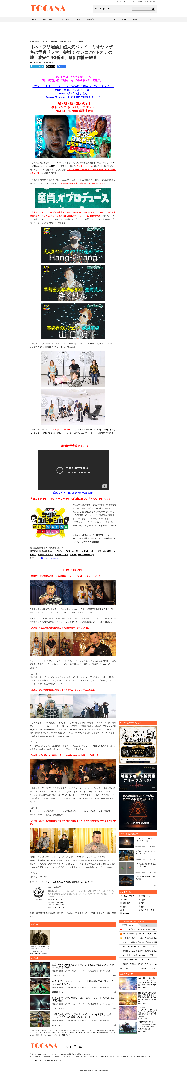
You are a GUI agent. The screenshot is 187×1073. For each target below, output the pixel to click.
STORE (126, 913)
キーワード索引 (81, 1057)
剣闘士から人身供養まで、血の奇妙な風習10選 (140, 951)
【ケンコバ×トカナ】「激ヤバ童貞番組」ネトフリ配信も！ (64, 42)
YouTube (82, 555)
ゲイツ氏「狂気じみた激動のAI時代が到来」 (140, 929)
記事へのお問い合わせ (98, 1057)
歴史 (125, 906)
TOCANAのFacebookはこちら (100, 9)
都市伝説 (126, 903)
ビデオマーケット (45, 555)
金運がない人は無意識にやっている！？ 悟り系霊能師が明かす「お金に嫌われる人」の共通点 (147, 997)
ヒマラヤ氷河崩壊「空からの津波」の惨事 (140, 942)
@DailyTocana (58, 899)
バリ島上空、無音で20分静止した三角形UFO (140, 955)
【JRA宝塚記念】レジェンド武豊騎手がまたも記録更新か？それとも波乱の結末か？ (147, 1025)
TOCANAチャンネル (62, 908)
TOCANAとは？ (36, 1057)
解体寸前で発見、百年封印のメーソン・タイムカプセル (140, 964)
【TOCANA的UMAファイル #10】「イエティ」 (140, 960)
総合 (147, 925)
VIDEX (73, 555)
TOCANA (48, 8)
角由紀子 (62, 882)
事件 (143, 903)
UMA (125, 900)
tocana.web (60, 905)
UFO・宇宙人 (128, 896)
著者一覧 (56, 1057)
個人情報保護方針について (140, 1057)
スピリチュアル (147, 910)
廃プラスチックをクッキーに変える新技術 (140, 934)
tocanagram (60, 902)
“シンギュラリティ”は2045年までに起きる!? (140, 968)
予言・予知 (146, 896)
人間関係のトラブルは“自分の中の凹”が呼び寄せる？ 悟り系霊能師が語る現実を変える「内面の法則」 (147, 1011)
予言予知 (65, 19)
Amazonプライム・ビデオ (59, 551)
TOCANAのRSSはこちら (109, 9)
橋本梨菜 (74, 882)
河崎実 (68, 882)
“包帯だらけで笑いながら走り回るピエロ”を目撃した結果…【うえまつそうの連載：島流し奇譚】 (82, 1015)
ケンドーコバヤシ (48, 882)
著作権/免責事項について (54, 1060)
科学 (143, 906)
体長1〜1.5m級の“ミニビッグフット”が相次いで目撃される (140, 947)
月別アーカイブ (67, 1057)
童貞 (56, 882)
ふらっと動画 (95, 551)
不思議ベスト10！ (128, 925)
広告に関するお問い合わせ (118, 1057)
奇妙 (125, 910)
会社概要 (47, 1057)
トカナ (32, 42)
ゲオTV (75, 551)
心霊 (143, 900)
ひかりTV (107, 551)
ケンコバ (81, 882)
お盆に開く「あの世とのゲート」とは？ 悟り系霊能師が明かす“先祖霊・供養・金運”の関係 (147, 981)
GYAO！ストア (61, 555)
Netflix (89, 555)
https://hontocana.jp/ (80, 492)
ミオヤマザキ (89, 882)
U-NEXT (84, 551)
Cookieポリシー (37, 1060)
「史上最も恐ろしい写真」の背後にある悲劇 (140, 938)
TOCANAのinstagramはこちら (104, 9)
